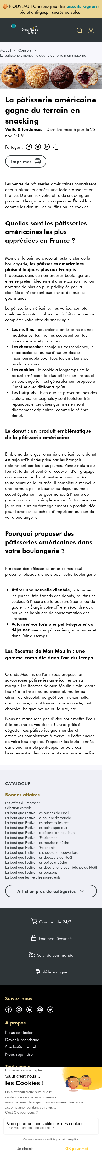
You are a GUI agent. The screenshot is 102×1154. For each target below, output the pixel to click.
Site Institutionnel (20, 1046)
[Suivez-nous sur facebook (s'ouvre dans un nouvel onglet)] (10, 1009)
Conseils (25, 50)
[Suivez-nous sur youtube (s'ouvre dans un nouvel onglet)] (42, 1009)
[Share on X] (38, 147)
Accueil (5, 50)
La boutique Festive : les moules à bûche (37, 842)
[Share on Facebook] (29, 147)
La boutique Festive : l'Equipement (32, 837)
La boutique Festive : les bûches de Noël (37, 812)
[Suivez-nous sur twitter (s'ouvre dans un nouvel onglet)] (52, 1009)
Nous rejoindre (19, 1054)
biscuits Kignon (81, 6)
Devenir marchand (22, 1039)
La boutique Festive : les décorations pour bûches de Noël (51, 867)
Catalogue (17, 783)
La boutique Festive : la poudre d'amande (38, 817)
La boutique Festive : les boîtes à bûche (36, 862)
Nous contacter (19, 1032)
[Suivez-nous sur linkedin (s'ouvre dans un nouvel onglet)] (31, 1009)
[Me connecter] (91, 30)
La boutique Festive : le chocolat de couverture (41, 852)
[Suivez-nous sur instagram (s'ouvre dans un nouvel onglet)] (21, 1009)
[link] (8, 50)
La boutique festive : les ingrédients (33, 877)
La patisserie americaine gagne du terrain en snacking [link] (43, 55)
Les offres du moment (22, 802)
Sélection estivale (18, 807)
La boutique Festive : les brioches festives (37, 822)
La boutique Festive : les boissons (31, 872)
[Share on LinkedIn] (46, 147)
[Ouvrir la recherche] (79, 30)
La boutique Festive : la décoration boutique (40, 832)
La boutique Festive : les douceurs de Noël (38, 857)
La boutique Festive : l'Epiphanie (30, 847)
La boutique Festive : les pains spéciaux (36, 827)
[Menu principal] (11, 30)
